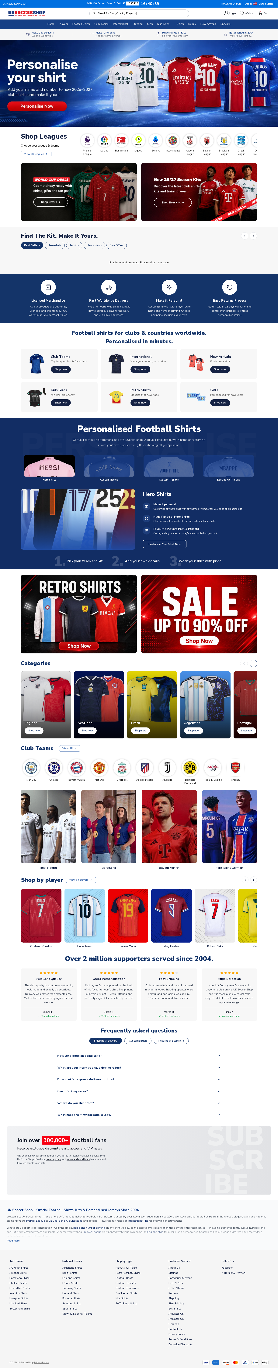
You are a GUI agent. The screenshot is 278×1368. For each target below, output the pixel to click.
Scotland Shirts (71, 1303)
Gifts (150, 24)
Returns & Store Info (171, 1041)
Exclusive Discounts (180, 1344)
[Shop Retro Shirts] (79, 614)
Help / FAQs (176, 1283)
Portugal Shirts (71, 1298)
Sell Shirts (175, 1308)
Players (63, 24)
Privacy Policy (177, 1334)
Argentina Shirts (72, 1268)
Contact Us (175, 1329)
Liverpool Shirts (18, 1298)
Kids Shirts (122, 1298)
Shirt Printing (176, 1303)
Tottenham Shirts (19, 1308)
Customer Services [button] (180, 1261)
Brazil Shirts (69, 1273)
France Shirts (70, 1283)
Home (50, 24)
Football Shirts (81, 24)
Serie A (63, 1221)
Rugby (192, 24)
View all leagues (34, 154)
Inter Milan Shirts (19, 1288)
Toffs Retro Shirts (126, 1303)
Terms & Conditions (180, 1339)
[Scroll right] (253, 236)
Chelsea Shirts (18, 1283)
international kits (138, 1221)
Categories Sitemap (180, 1278)
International (120, 24)
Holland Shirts (71, 1293)
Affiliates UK (176, 1319)
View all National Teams (77, 1314)
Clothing (138, 24)
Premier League (35, 1221)
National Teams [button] (72, 1261)
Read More (13, 1240)
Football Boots (124, 1278)
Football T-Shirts (126, 1283)
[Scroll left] (244, 236)
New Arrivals (208, 24)
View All (67, 748)
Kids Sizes (163, 24)
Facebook (227, 1268)
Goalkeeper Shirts (126, 1293)
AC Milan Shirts (18, 1268)
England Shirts (71, 1278)
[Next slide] (253, 879)
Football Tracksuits (127, 1288)
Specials (226, 24)
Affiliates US (176, 1314)
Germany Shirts (71, 1288)
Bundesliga (75, 1221)
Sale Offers (116, 245)
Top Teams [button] (16, 1261)
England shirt (155, 1232)
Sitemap (173, 1273)
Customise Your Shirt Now (164, 544)
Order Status (176, 1288)
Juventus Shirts (18, 1293)
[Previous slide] (245, 879)
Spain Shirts (69, 1308)
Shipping (174, 1298)
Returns (173, 1293)
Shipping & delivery (105, 1041)
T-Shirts (179, 24)
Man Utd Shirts (18, 1303)
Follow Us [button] (228, 1261)
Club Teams (101, 24)
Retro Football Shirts (128, 1273)
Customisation (138, 1041)
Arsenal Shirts (18, 1273)
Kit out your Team (126, 1268)
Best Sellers (32, 245)
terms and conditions (78, 1159)
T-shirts (74, 245)
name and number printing (89, 1228)
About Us (174, 1268)
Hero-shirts (54, 245)
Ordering (174, 1324)
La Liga (53, 1221)
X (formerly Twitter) (233, 1273)
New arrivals (94, 245)
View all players (79, 880)
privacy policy (53, 1159)
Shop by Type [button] (124, 1261)
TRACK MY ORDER (231, 3)
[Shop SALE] (199, 614)
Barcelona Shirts (19, 1278)
